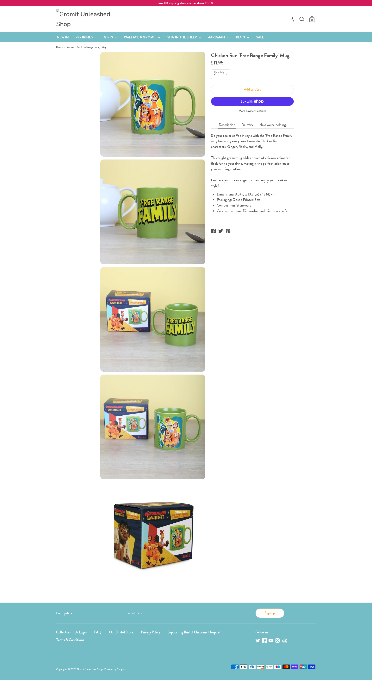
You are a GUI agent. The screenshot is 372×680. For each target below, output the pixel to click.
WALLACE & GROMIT (140, 37)
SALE (260, 37)
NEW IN (63, 37)
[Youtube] (271, 641)
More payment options (252, 111)
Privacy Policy (150, 632)
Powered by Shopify (115, 669)
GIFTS (109, 37)
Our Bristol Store (121, 632)
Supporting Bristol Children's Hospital (194, 632)
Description (227, 124)
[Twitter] (258, 641)
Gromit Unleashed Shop (90, 669)
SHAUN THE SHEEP (182, 37)
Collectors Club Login (71, 632)
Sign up (270, 613)
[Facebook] (264, 641)
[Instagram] (278, 641)
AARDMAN (217, 37)
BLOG (241, 37)
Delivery (247, 124)
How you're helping (272, 124)
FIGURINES (84, 37)
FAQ (97, 632)
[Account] (292, 18)
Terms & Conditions (70, 639)
